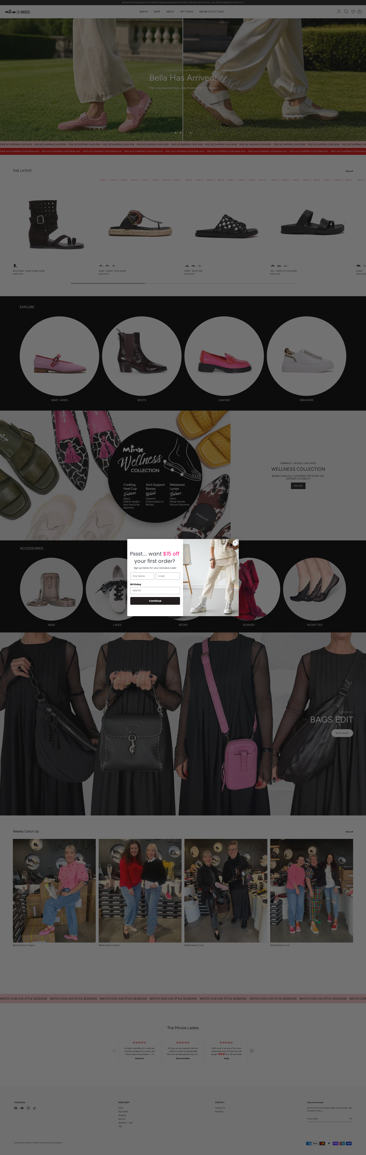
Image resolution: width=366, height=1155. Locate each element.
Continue (155, 601)
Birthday (135, 584)
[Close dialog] (235, 542)
